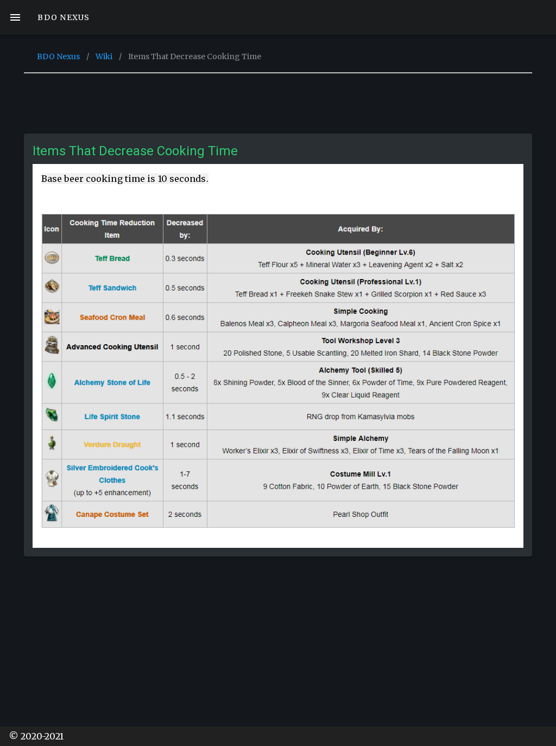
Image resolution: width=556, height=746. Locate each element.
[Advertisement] (278, 100)
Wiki (104, 56)
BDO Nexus (58, 56)
